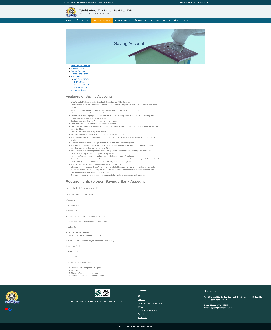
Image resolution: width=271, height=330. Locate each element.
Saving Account (77, 68)
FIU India (141, 314)
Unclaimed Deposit (79, 90)
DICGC (140, 307)
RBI (139, 296)
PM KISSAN (142, 318)
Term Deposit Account (80, 66)
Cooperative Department (148, 310)
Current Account (78, 71)
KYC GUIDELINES (78, 77)
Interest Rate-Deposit (80, 74)
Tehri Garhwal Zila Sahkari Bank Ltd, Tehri (106, 10)
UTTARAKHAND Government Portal (153, 303)
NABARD (141, 300)
